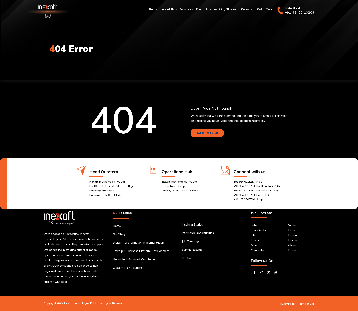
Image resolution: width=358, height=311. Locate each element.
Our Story (119, 234)
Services (185, 9)
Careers (246, 9)
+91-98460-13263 (299, 12)
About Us (168, 9)
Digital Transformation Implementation (138, 242)
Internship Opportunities (198, 233)
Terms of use (306, 303)
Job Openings (191, 241)
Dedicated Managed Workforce (134, 259)
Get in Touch (265, 9)
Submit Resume (192, 249)
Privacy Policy (287, 303)
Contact (187, 258)
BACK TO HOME (207, 133)
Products (202, 9)
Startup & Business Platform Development (141, 251)
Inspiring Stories (224, 9)
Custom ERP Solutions (128, 267)
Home (153, 9)
